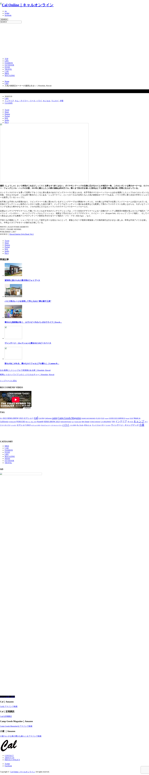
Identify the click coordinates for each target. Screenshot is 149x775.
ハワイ (39, 101)
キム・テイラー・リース (25, 101)
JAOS (131, 418)
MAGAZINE (10, 76)
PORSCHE (20, 422)
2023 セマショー (26, 418)
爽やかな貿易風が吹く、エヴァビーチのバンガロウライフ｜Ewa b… (33, 322)
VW (113, 421)
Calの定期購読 (6, 716)
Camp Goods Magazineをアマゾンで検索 (16, 726)
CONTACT (9, 756)
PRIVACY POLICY (12, 760)
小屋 (141, 424)
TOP (6, 59)
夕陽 (61, 101)
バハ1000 (73, 425)
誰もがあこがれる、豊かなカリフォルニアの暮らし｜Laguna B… (32, 363)
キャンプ (139, 421)
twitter (7, 13)
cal (36, 418)
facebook (8, 15)
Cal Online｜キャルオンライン (22, 772)
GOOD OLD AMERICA (117, 418)
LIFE (7, 61)
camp (54, 417)
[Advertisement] (70, 39)
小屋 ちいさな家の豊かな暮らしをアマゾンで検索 (20, 736)
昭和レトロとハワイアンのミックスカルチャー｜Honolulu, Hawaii (27, 375)
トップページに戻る (8, 381)
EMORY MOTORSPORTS (88, 418)
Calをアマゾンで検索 (8, 706)
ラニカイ (55, 101)
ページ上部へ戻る (7, 697)
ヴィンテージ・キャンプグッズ (125, 425)
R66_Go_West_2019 (31, 421)
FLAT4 (98, 418)
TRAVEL (8, 69)
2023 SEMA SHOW (11, 418)
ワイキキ (107, 425)
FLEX (102, 418)
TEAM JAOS (77, 421)
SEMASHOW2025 (65, 422)
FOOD (7, 67)
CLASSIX (9, 103)
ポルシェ (87, 425)
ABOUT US (9, 758)
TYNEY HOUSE (95, 422)
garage (106, 418)
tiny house (85, 422)
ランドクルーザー (98, 425)
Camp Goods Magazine (69, 418)
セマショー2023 (24, 425)
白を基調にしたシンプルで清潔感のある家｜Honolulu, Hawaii (25, 370)
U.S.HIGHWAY (106, 422)
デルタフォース (45, 425)
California (48, 418)
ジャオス (13, 425)
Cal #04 (41, 418)
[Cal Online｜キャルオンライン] (27, 5)
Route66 (40, 422)
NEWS (7, 459)
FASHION (9, 63)
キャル (130, 422)
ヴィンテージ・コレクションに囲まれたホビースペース (28, 343)
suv (73, 422)
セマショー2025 (35, 425)
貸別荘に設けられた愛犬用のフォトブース (22, 280)
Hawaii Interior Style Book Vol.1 (21, 234)
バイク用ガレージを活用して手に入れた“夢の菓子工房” (28, 301)
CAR (7, 71)
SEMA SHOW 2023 (52, 421)
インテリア (9, 101)
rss (6, 11)
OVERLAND (12, 421)
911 (1, 418)
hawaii (127, 418)
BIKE (7, 73)
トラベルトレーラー (56, 425)
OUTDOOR (9, 65)
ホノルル (46, 101)
